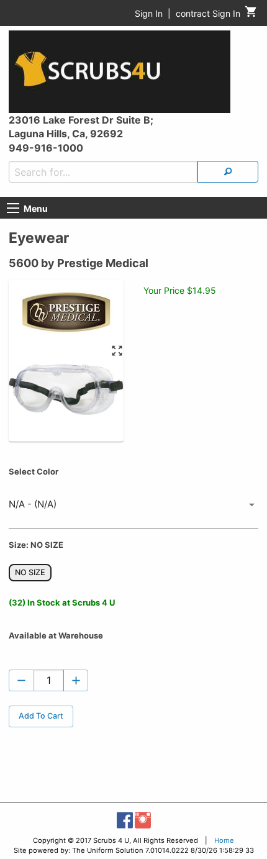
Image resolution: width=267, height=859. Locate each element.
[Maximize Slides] (117, 351)
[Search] (227, 172)
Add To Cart (41, 715)
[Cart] (251, 14)
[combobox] (133, 505)
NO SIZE (30, 572)
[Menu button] (13, 208)
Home (224, 840)
